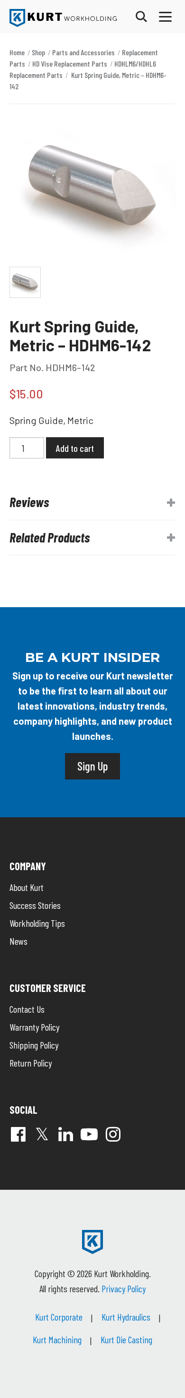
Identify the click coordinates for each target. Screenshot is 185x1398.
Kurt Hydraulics (126, 1316)
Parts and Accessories (83, 52)
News (18, 941)
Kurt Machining (57, 1339)
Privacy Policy (124, 1288)
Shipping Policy (33, 1045)
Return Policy (30, 1062)
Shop (38, 52)
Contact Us (27, 1009)
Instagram (112, 1134)
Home (17, 52)
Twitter (41, 1134)
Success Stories (35, 905)
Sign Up (92, 766)
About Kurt (26, 887)
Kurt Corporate (59, 1316)
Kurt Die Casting (126, 1339)
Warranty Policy (34, 1027)
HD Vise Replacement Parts (69, 63)
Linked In (65, 1134)
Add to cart (75, 448)
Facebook (18, 1134)
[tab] (92, 502)
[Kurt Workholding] (63, 18)
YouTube (89, 1134)
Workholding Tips (37, 923)
